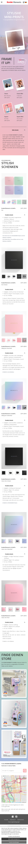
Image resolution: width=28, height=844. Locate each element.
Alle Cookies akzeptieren (14, 839)
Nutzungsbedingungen (14, 822)
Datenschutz (20, 819)
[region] (14, 835)
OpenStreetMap (18, 802)
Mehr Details (15, 130)
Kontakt (6, 819)
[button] (3, 776)
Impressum (13, 819)
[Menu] (1, 2)
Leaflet (12, 802)
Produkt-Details (9, 215)
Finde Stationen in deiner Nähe (11, 765)
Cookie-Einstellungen (14, 842)
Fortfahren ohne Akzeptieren (14, 836)
